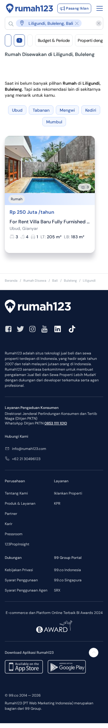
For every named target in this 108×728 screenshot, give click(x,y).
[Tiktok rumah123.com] (72, 329)
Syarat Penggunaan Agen (26, 590)
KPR (57, 503)
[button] (51, 23)
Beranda (11, 280)
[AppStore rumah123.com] (24, 667)
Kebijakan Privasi (19, 570)
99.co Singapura (68, 580)
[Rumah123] (29, 8)
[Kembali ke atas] (93, 652)
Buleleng (70, 280)
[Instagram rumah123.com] (32, 329)
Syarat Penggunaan (21, 580)
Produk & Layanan (20, 503)
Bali (55, 280)
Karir (8, 523)
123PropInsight (17, 544)
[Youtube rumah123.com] (44, 329)
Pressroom (13, 534)
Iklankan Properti (68, 493)
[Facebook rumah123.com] (8, 329)
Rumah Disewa (34, 280)
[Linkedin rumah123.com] (57, 329)
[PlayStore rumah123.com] (67, 667)
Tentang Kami (16, 493)
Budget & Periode (54, 40)
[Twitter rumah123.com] (20, 329)
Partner (11, 513)
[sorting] (30, 40)
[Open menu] (99, 8)
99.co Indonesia (67, 570)
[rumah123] (54, 307)
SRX (57, 590)
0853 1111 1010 (55, 423)
